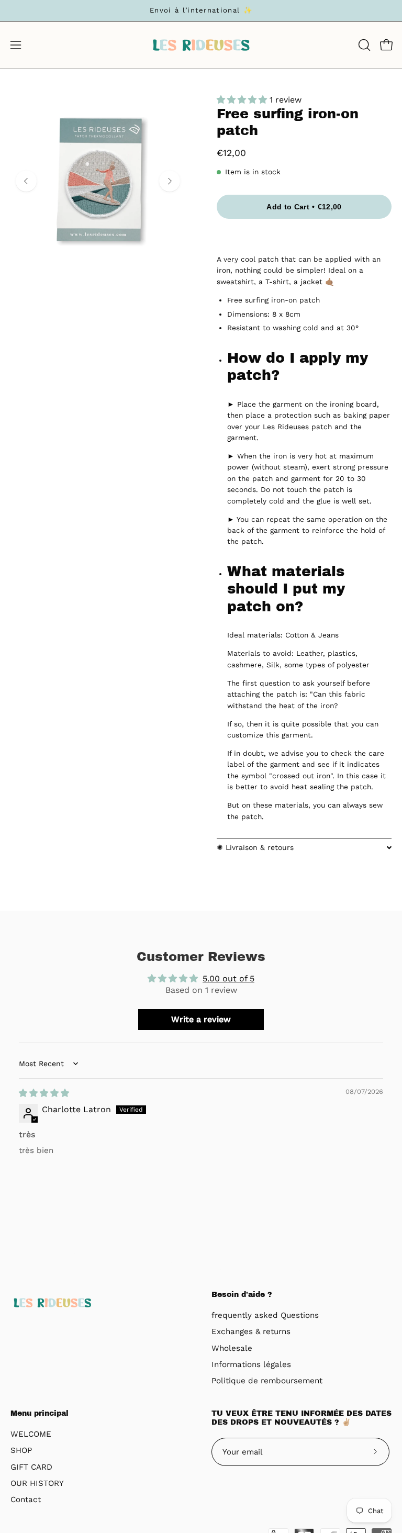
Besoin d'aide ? (241, 1295)
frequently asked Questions (265, 1315)
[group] (201, 10)
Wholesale (231, 1348)
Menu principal (39, 1413)
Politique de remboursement (266, 1381)
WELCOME (30, 1434)
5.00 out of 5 (228, 978)
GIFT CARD (31, 1467)
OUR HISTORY (37, 1483)
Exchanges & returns (251, 1332)
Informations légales (251, 1364)
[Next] (169, 181)
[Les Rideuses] (201, 45)
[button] (363, 45)
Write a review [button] (201, 1019)
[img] (44, 1093)
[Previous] (26, 181)
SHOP (21, 1450)
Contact (25, 1499)
